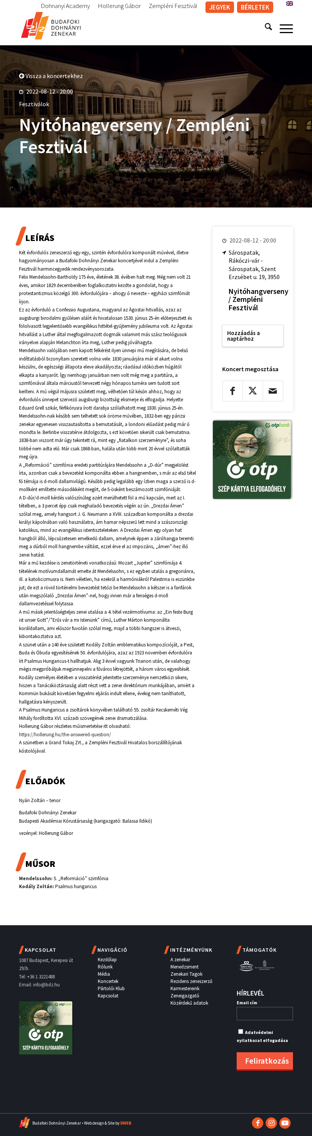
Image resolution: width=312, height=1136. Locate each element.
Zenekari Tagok (186, 974)
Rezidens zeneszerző (191, 981)
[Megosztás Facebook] (232, 391)
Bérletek (255, 7)
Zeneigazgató (184, 995)
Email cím (248, 1002)
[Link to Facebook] (257, 1123)
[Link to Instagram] (271, 1123)
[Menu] (282, 28)
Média (104, 974)
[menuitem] (65, 6)
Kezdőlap (107, 959)
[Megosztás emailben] (273, 391)
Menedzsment (184, 967)
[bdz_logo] (51, 24)
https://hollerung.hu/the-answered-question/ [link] (65, 734)
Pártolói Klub (111, 988)
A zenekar (180, 959)
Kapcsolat (108, 995)
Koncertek (108, 981)
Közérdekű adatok (189, 1003)
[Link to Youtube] (285, 1123)
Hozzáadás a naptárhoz (243, 335)
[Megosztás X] (253, 391)
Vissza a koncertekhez (53, 76)
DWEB (125, 1123)
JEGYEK (219, 7)
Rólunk (105, 967)
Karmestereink (184, 988)
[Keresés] (264, 28)
